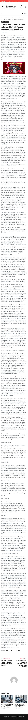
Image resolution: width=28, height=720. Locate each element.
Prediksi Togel (8, 18)
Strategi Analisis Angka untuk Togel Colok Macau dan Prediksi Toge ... (20, 705)
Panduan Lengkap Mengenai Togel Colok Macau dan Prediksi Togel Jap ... (7, 705)
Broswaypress (11, 6)
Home (2, 18)
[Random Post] (22, 13)
